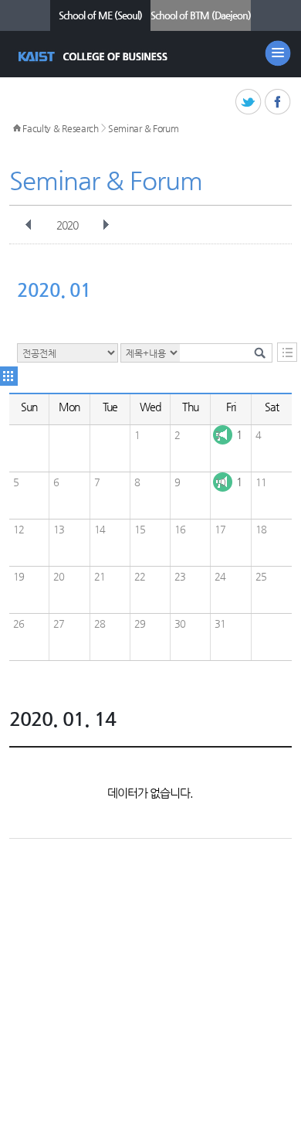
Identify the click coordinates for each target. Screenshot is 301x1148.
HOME (17, 128)
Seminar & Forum (143, 128)
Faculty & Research (60, 128)
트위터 (248, 102)
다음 (105, 225)
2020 (67, 225)
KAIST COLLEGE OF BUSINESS (94, 56)
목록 (287, 352)
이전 (28, 225)
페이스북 (278, 102)
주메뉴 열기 (277, 53)
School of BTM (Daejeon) (200, 15)
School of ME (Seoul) (100, 15)
